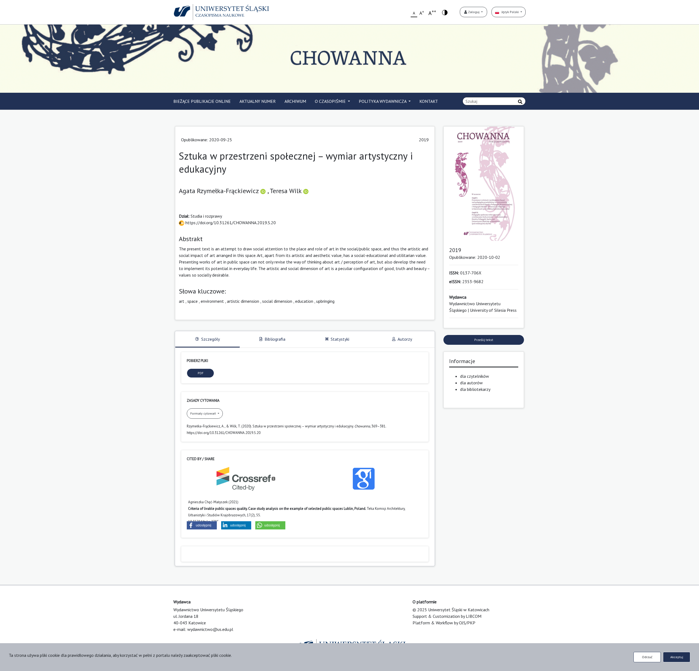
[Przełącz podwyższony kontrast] (444, 12)
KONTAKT (428, 101)
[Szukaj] (520, 102)
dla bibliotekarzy (475, 389)
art (181, 301)
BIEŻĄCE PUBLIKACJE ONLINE (202, 101)
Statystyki (340, 339)
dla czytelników (474, 376)
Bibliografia (275, 339)
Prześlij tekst (483, 340)
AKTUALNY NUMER (257, 101)
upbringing (325, 301)
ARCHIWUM (295, 101)
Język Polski (509, 12)
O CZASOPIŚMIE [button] (331, 101)
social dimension (277, 301)
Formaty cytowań (203, 413)
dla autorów (471, 382)
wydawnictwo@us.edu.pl (210, 629)
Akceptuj (676, 657)
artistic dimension (243, 301)
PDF (200, 373)
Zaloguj (473, 12)
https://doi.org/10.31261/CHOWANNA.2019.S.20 (230, 222)
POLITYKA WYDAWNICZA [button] (383, 101)
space (192, 301)
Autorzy (405, 339)
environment (212, 301)
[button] (202, 525)
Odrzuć (647, 657)
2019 (424, 139)
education (304, 301)
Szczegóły (210, 339)
